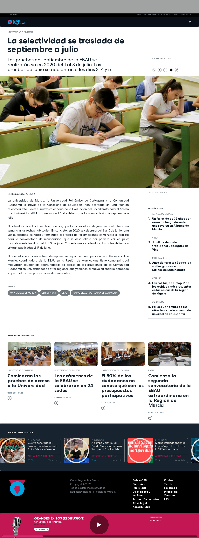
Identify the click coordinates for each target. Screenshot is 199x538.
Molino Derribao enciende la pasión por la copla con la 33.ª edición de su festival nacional (170, 446)
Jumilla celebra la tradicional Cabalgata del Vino (170, 246)
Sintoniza (139, 484)
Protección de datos (146, 499)
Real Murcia (173, 15)
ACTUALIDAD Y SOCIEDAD (41, 456)
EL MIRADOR (34, 440)
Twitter (169, 484)
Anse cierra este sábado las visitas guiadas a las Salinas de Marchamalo (171, 266)
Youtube (169, 495)
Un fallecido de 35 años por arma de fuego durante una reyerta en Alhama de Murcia (171, 224)
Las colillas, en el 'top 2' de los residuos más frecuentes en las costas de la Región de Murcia (171, 288)
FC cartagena (185, 15)
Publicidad (140, 487)
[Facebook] (165, 69)
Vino (155, 237)
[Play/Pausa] (99, 524)
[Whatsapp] (154, 70)
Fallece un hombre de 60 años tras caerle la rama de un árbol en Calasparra (171, 310)
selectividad (49, 292)
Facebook (170, 487)
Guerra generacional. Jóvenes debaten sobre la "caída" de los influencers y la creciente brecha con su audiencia (43, 446)
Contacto (170, 480)
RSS (166, 499)
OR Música (155, 520)
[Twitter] (160, 69)
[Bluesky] (171, 69)
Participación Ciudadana (115, 370)
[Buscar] (189, 22)
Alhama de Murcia (162, 213)
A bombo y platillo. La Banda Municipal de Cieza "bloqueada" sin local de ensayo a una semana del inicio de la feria (107, 446)
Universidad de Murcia (20, 32)
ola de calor (162, 15)
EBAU (64, 292)
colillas (156, 278)
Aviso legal (140, 503)
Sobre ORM (140, 480)
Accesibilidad (141, 506)
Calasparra (158, 302)
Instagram (171, 491)
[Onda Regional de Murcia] (16, 22)
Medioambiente (161, 258)
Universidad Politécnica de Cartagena (95, 292)
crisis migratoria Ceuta (146, 15)
